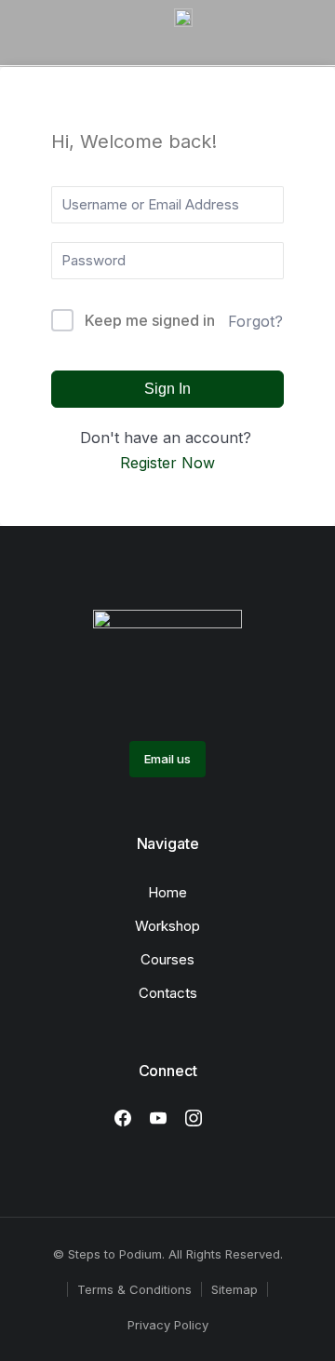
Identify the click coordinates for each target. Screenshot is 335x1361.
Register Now (167, 462)
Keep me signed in (150, 320)
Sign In (167, 389)
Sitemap (234, 1289)
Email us (167, 758)
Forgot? (255, 321)
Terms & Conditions (134, 1289)
